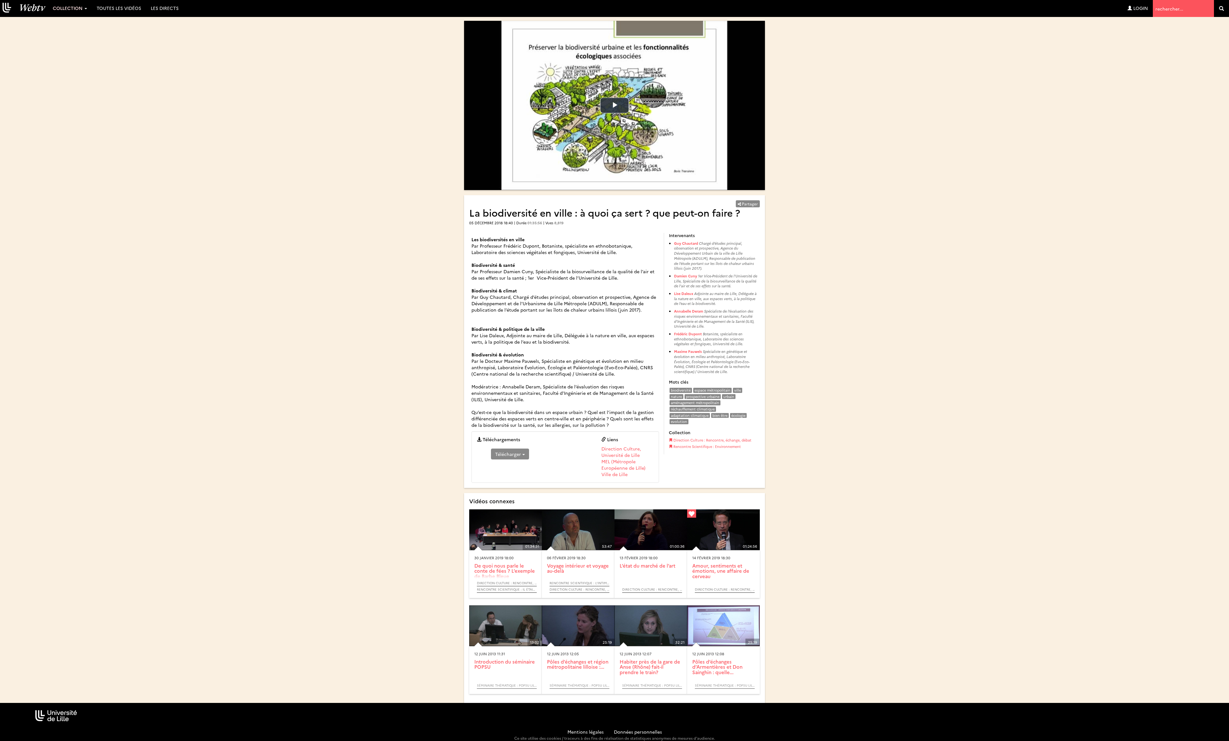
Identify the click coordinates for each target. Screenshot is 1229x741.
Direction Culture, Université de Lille (621, 451)
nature (676, 396)
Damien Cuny (685, 276)
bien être (719, 415)
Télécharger (508, 454)
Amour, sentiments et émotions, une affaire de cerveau (720, 570)
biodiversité (681, 390)
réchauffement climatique (693, 409)
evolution (679, 421)
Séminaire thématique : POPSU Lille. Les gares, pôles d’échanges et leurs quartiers (507, 685)
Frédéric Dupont (688, 333)
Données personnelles (638, 732)
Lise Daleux (683, 293)
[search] (1221, 8)
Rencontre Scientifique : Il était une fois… (507, 589)
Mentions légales (585, 732)
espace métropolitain (712, 390)
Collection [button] (68, 8)
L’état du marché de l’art (647, 565)
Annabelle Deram (688, 311)
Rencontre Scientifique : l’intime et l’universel (579, 583)
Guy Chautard (686, 243)
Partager (749, 203)
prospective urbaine (702, 396)
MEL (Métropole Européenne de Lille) (623, 464)
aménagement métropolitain (695, 402)
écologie (738, 415)
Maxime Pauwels (688, 351)
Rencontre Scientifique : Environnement (706, 446)
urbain (728, 396)
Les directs (165, 8)
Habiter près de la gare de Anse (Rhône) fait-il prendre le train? (650, 666)
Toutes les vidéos (119, 8)
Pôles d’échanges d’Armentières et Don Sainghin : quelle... (717, 666)
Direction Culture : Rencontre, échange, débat (711, 440)
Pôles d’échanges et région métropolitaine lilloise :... (577, 664)
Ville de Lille (614, 474)
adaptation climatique (690, 415)
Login (1140, 8)
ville (737, 390)
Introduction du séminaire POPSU (504, 664)
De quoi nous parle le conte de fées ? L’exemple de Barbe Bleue (504, 570)
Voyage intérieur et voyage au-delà (578, 568)
